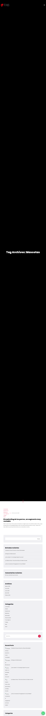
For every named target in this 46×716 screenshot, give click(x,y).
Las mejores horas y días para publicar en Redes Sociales (22, 679)
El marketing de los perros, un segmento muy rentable (22, 520)
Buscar (38, 539)
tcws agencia (6, 514)
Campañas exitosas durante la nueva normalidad (20, 648)
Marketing (5, 512)
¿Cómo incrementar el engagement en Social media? (21, 693)
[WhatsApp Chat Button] (43, 713)
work (4, 517)
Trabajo (4, 515)
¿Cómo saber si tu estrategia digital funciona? (20, 667)
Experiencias (5, 510)
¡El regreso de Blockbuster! (16, 660)
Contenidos (5, 509)
